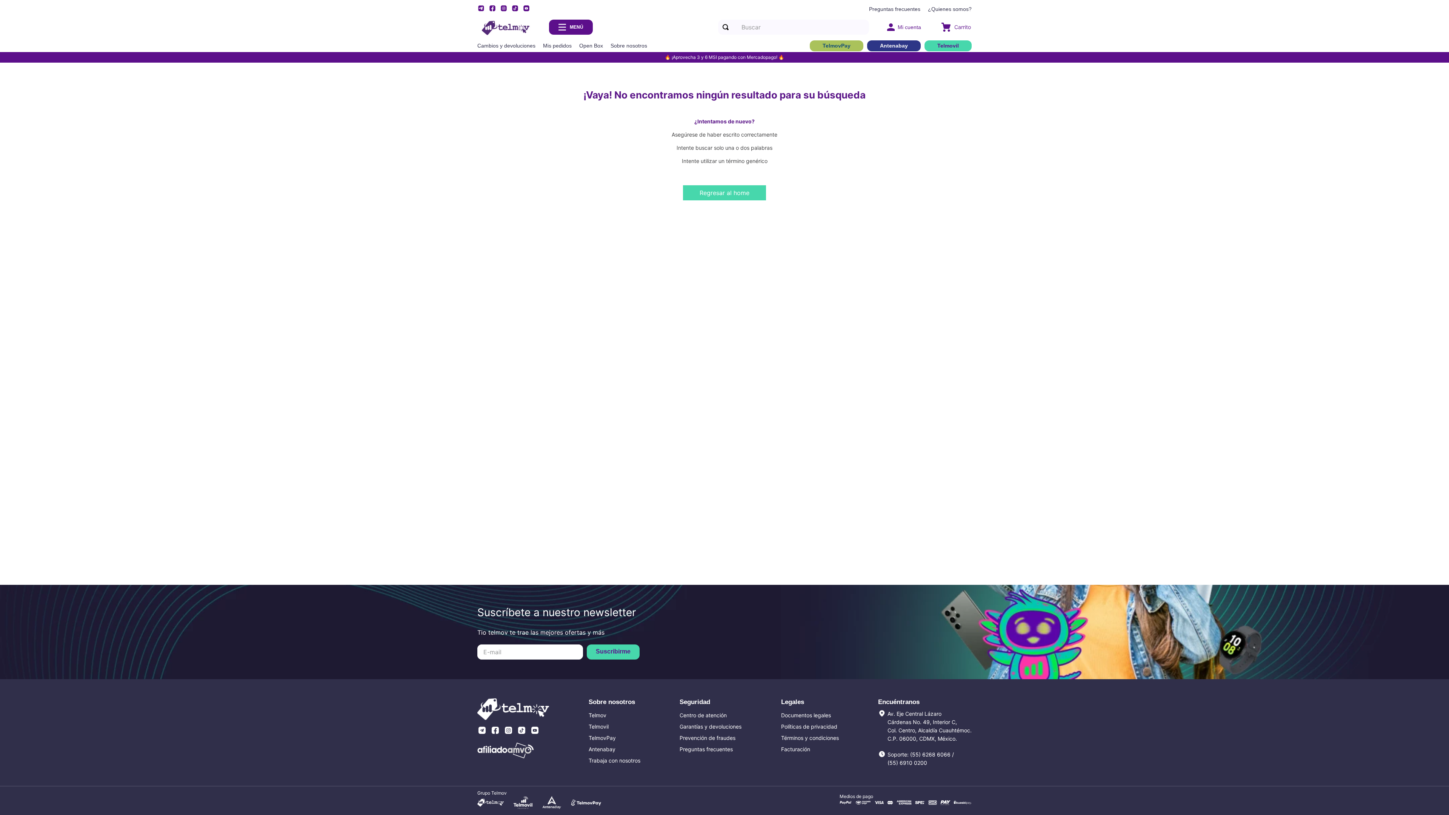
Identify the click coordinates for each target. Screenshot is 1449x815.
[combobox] (793, 27)
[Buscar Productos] (727, 27)
